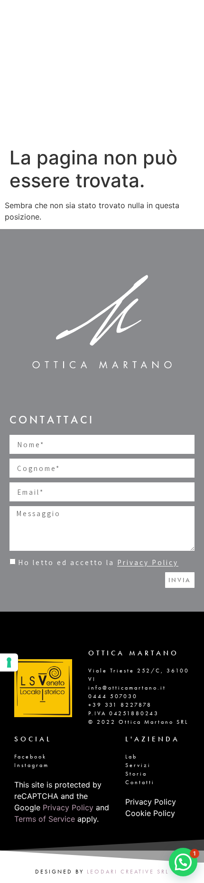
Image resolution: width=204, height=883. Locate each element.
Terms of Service (44, 819)
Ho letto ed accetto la (98, 562)
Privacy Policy (147, 562)
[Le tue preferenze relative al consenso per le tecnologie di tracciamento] (9, 662)
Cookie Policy (150, 813)
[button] (183, 862)
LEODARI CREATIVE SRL (128, 871)
